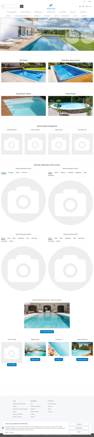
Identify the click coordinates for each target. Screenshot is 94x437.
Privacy (12, 432)
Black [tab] (11, 241)
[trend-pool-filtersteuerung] (35, 144)
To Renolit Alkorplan (47, 332)
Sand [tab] (8, 238)
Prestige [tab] (70, 172)
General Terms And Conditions (20, 409)
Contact (90, 1)
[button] (80, 6)
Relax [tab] (85, 172)
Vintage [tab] (10, 172)
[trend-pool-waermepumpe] (58, 144)
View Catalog (11, 365)
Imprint (7, 432)
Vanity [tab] (56, 172)
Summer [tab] (24, 172)
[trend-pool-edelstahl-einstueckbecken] (70, 73)
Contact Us (59, 359)
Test (32, 403)
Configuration (79, 428)
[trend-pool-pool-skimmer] (82, 144)
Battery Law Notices (18, 414)
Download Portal (82, 359)
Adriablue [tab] (21, 238)
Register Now (35, 359)
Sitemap (33, 417)
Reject (79, 431)
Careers (50, 411)
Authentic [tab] (51, 175)
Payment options (35, 411)
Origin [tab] (50, 172)
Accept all (79, 424)
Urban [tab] (17, 172)
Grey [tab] (27, 238)
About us (50, 406)
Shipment (33, 409)
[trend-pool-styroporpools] (23, 106)
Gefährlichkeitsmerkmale (19, 403)
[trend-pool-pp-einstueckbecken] (23, 73)
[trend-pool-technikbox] (11, 144)
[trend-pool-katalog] (11, 352)
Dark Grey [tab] (34, 238)
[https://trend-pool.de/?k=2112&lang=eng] (47, 315)
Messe (49, 409)
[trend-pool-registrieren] (35, 350)
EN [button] (83, 1)
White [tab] (3, 238)
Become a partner (17, 417)
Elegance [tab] (78, 172)
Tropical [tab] (3, 172)
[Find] (21, 6)
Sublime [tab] (63, 172)
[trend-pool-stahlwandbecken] (70, 106)
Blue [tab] (14, 238)
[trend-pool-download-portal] (82, 350)
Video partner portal (36, 406)
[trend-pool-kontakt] (58, 350)
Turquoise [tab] (4, 241)
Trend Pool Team (52, 403)
